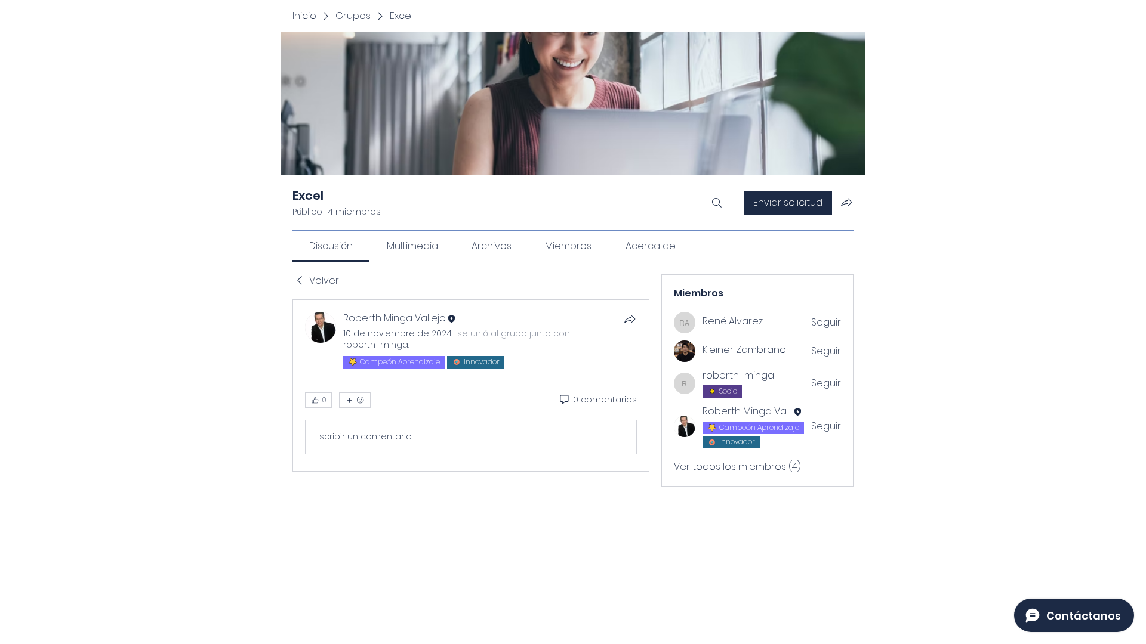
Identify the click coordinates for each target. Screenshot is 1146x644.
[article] (470, 385)
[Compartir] (630, 319)
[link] (331, 246)
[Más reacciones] (355, 400)
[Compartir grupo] (846, 202)
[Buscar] (717, 203)
